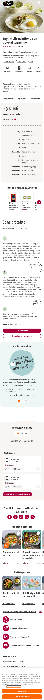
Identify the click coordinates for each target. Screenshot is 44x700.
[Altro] (38, 468)
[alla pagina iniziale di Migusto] (8, 2)
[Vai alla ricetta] (11, 547)
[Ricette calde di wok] (11, 590)
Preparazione (21, 98)
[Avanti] (39, 202)
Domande (28, 440)
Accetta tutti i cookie (22, 697)
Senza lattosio (9, 61)
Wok (31, 61)
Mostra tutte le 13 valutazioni (17, 494)
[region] (22, 684)
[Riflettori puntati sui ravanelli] (31, 590)
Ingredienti (8, 98)
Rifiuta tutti (22, 691)
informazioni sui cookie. (14, 687)
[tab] (22, 656)
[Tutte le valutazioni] (7, 46)
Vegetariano (22, 61)
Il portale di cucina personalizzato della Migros (19, 611)
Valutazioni (35, 98)
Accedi (24, 401)
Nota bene (15, 119)
